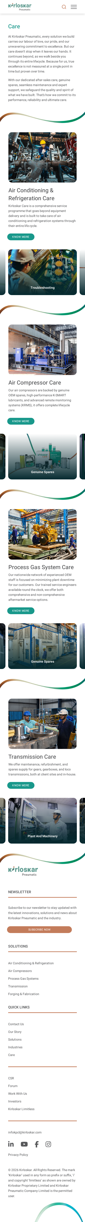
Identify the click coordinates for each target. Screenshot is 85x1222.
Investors (14, 1101)
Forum (12, 1086)
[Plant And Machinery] (42, 800)
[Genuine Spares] (42, 436)
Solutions (15, 1039)
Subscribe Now (39, 930)
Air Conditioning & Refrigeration (31, 963)
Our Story (15, 1032)
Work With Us (17, 1093)
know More (20, 237)
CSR (11, 1078)
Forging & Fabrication (23, 994)
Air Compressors (20, 971)
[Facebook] (37, 1144)
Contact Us (16, 1024)
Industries (15, 1047)
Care (11, 1055)
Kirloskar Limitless (21, 1109)
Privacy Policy (18, 1154)
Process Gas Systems (23, 978)
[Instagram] (48, 1144)
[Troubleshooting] (42, 252)
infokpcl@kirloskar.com (24, 1132)
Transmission (18, 986)
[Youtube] (24, 1144)
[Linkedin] (11, 1144)
